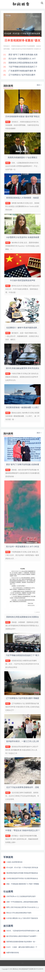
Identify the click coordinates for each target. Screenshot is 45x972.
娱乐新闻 (8, 925)
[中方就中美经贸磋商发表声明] (22, 277)
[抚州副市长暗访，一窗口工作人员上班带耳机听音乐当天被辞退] (22, 738)
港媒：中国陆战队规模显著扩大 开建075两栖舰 (22, 884)
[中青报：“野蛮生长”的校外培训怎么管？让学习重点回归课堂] (22, 827)
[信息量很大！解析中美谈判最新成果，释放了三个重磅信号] (22, 324)
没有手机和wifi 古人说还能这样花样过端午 (21, 896)
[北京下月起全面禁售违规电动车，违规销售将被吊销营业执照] (22, 784)
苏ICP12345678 (38, 969)
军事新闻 (8, 857)
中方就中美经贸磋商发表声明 (22, 280)
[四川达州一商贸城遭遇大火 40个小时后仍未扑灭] (22, 543)
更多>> (39, 85)
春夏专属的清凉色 (12, 952)
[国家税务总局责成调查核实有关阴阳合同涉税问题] (22, 613)
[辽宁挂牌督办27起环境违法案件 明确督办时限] (22, 694)
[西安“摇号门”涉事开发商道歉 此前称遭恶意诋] (22, 461)
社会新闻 (8, 891)
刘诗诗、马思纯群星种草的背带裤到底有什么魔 (22, 931)
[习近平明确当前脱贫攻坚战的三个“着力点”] (22, 652)
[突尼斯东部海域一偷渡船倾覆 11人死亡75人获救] (22, 404)
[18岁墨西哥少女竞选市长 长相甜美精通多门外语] (22, 234)
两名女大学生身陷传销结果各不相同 (18, 913)
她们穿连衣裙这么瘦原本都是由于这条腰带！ (22, 936)
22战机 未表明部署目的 (14, 862)
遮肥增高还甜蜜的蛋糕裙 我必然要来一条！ (21, 942)
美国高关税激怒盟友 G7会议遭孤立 (22, 157)
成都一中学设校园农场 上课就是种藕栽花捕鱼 (22, 902)
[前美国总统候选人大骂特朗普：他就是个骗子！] (22, 194)
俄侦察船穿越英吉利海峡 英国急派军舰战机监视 (22, 33)
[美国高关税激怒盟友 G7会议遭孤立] (22, 154)
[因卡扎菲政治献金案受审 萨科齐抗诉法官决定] (22, 364)
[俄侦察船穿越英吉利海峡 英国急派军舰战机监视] (22, 25)
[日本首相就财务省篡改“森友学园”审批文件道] (22, 113)
